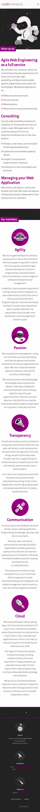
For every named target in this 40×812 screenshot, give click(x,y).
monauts (12, 4)
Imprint (26, 799)
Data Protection (16, 799)
